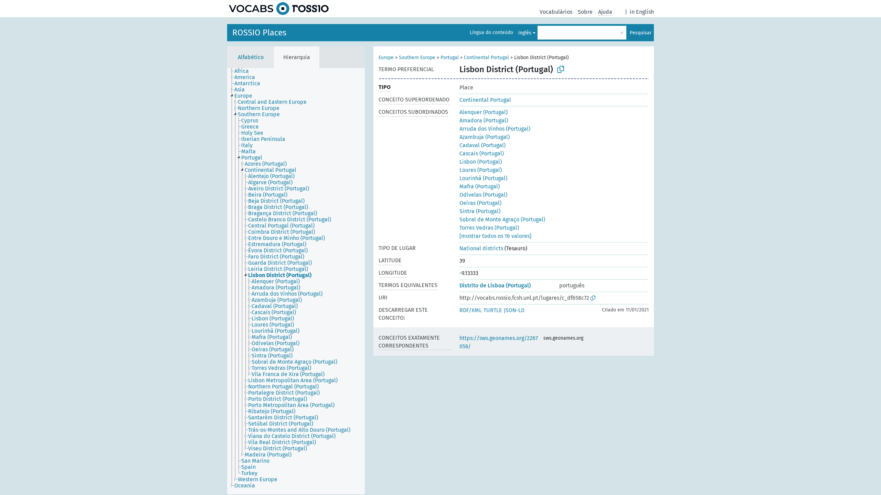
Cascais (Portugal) (481, 153)
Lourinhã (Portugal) (483, 178)
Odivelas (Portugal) (483, 194)
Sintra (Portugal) (479, 211)
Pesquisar (640, 33)
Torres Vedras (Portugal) (489, 227)
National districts (481, 248)
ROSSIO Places (259, 32)
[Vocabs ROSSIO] (278, 8)
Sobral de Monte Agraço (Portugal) (502, 219)
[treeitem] (244, 71)
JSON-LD (514, 310)
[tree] (296, 281)
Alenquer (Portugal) (483, 112)
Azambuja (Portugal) (484, 137)
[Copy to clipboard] (560, 69)
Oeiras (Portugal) (480, 203)
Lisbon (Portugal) (480, 161)
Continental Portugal (486, 57)
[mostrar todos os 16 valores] (495, 236)
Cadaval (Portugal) (482, 145)
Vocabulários (556, 12)
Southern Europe (417, 57)
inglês (524, 33)
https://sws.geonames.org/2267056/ (498, 342)
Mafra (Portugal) (479, 186)
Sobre (585, 12)
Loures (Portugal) (480, 170)
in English (642, 12)
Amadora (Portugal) (483, 120)
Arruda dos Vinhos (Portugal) (494, 128)
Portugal (449, 57)
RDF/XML (470, 310)
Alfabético (251, 57)
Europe (386, 57)
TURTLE (493, 310)
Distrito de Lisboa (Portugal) (495, 285)
